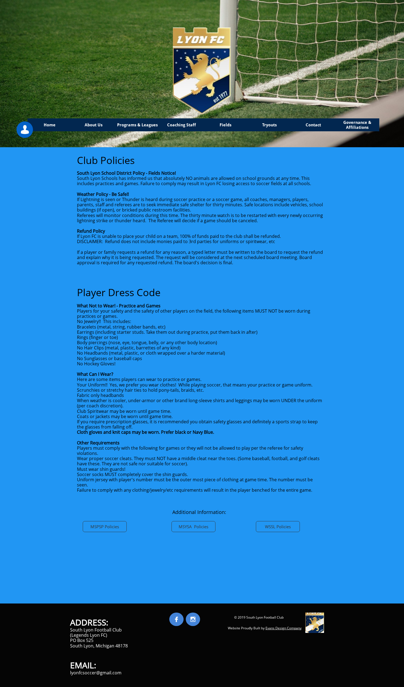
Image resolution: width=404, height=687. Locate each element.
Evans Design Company (283, 628)
